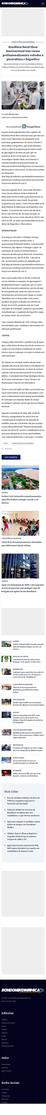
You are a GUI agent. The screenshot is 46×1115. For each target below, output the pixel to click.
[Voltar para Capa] (23, 990)
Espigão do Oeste (20, 656)
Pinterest (5, 1099)
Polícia (4, 1029)
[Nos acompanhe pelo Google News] (23, 126)
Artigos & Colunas (8, 1023)
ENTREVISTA (18, 669)
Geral (6, 443)
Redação (5, 1068)
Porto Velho (18, 758)
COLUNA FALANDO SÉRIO (22, 730)
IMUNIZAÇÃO (18, 745)
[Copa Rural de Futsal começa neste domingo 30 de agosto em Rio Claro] (6, 659)
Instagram (6, 1096)
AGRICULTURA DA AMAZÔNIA (22, 443)
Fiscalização (18, 699)
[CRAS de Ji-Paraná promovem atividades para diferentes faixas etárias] (23, 523)
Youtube (5, 1102)
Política (4, 1020)
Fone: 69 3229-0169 (9, 1001)
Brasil (4, 1036)
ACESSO (5, 581)
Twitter (4, 1093)
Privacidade (6, 1064)
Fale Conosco (7, 1071)
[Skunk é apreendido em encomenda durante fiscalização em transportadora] (6, 702)
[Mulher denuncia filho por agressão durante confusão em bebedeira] (6, 773)
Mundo (4, 1039)
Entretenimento (8, 1046)
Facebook (5, 1089)
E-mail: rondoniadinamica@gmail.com (16, 998)
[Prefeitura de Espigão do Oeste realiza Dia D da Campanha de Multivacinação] (6, 747)
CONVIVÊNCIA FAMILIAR (11, 538)
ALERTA (5, 493)
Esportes (5, 1043)
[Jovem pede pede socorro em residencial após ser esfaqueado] (6, 760)
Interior (5, 1033)
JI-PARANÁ (17, 770)
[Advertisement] (23, 894)
